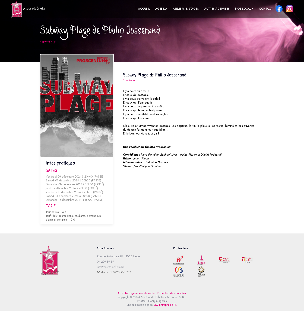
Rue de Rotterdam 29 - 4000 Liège (118, 256)
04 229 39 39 (105, 262)
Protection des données (171, 293)
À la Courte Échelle (34, 9)
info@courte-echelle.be (111, 267)
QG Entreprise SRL (165, 305)
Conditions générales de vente (136, 293)
